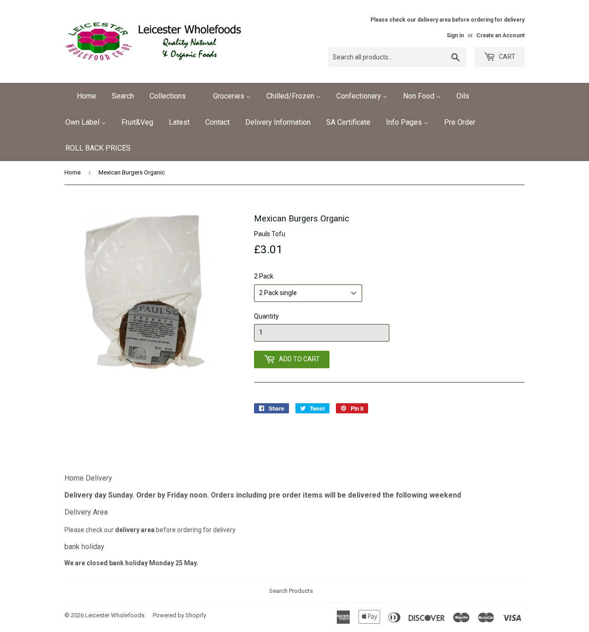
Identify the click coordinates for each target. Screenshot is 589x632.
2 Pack (263, 276)
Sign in (455, 35)
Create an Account (500, 35)
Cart (506, 56)
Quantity (266, 316)
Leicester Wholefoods (114, 615)
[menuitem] (81, 96)
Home (72, 172)
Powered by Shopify (179, 615)
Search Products (291, 590)
